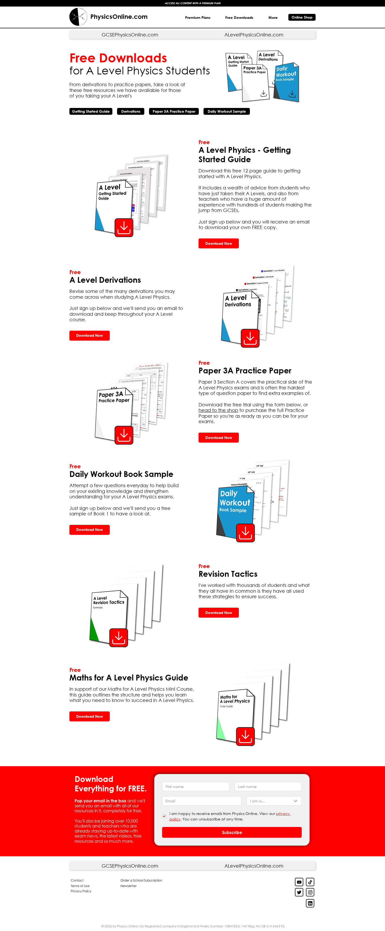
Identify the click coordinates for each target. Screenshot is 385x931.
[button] (239, 17)
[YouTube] (299, 882)
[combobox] (274, 800)
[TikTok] (310, 882)
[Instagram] (310, 892)
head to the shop (218, 410)
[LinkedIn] (299, 892)
